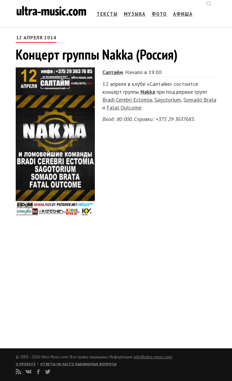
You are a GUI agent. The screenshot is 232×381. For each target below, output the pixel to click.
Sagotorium (167, 99)
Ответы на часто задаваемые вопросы (78, 364)
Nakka (147, 91)
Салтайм (112, 72)
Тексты (107, 13)
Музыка (135, 13)
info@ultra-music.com (153, 357)
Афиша (183, 13)
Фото (159, 13)
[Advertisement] (52, 279)
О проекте (26, 364)
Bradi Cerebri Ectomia (127, 99)
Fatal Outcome (124, 107)
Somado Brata (199, 99)
